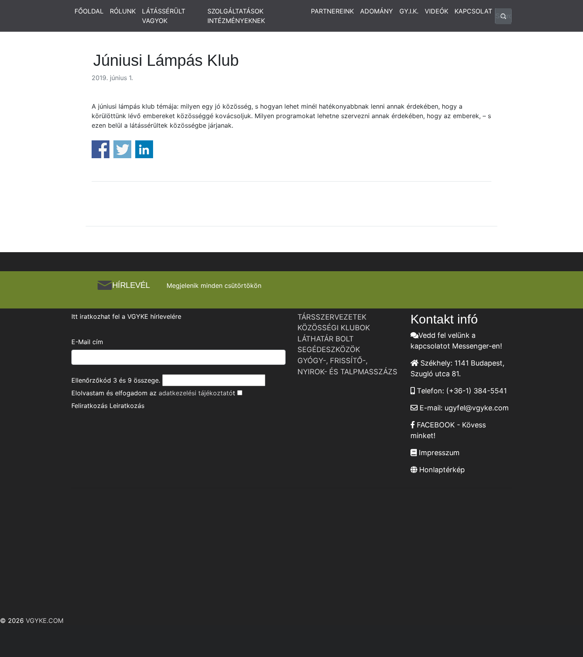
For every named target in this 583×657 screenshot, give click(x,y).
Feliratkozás (89, 406)
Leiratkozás (126, 406)
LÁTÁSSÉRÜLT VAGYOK (163, 16)
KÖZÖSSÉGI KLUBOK (333, 327)
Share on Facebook (100, 149)
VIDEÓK (436, 11)
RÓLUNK (123, 11)
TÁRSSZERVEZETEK (331, 316)
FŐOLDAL (89, 11)
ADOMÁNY (376, 11)
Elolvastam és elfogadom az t (153, 393)
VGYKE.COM (44, 620)
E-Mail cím (87, 342)
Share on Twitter (122, 149)
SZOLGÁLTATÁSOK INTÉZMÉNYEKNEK (236, 16)
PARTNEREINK (332, 11)
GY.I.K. (408, 11)
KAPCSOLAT (473, 11)
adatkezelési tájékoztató (196, 393)
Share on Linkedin (144, 149)
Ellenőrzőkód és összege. (115, 380)
